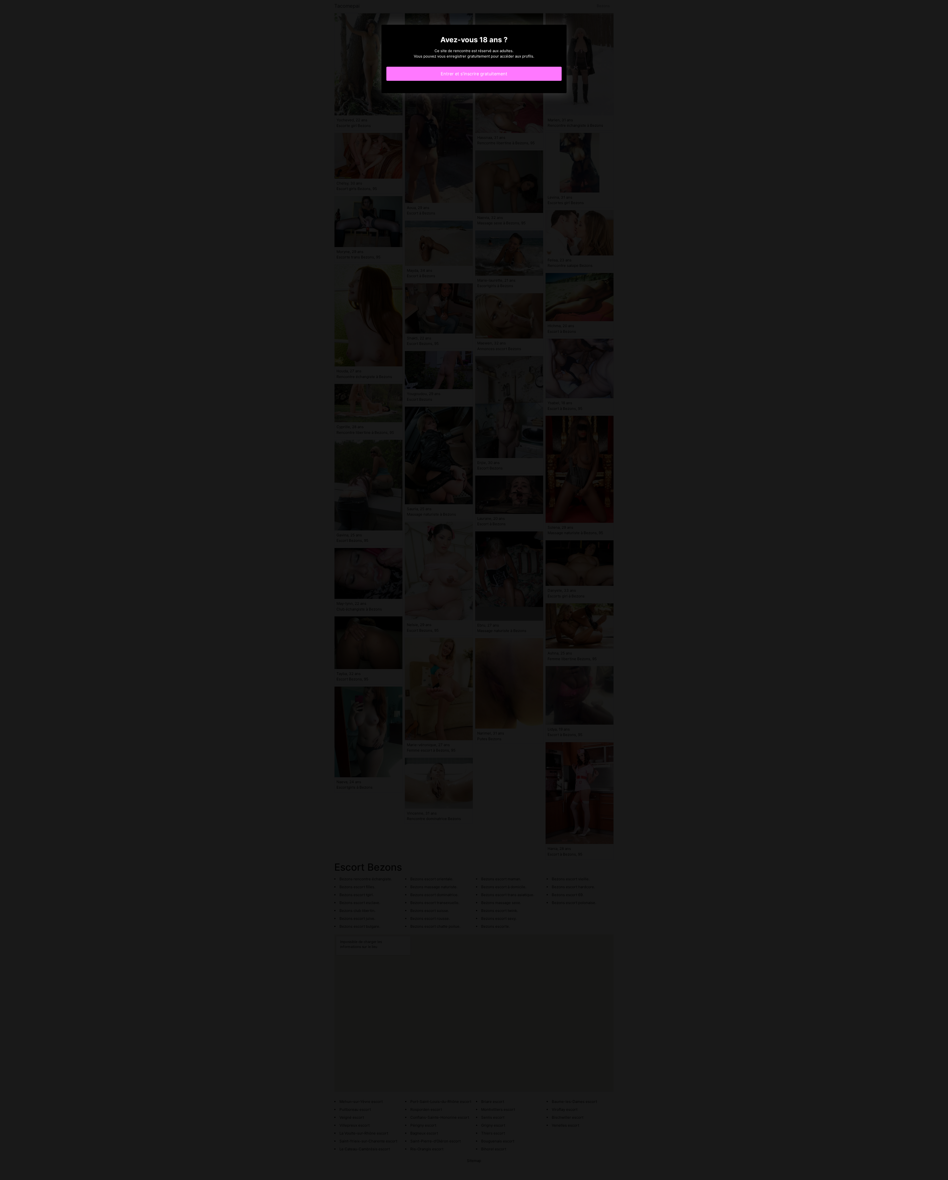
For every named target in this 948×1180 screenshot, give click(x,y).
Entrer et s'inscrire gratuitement (474, 73)
